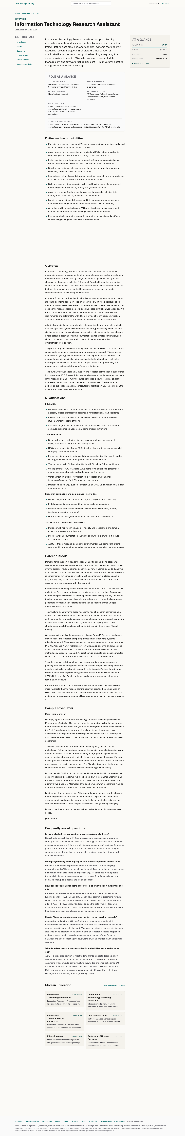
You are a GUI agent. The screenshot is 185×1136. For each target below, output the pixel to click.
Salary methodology (141, 64)
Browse (165, 3)
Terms (83, 1121)
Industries (154, 3)
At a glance (21, 42)
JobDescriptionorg (24, 3)
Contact (66, 1121)
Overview (21, 51)
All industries (47, 1121)
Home (17, 13)
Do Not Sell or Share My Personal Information (106, 1121)
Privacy (75, 1121)
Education (37, 13)
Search (57, 1121)
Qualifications (22, 55)
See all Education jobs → (114, 985)
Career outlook (23, 60)
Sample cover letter (24, 64)
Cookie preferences (135, 1121)
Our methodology (32, 1121)
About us (18, 1121)
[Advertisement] (85, 241)
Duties (19, 46)
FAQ (18, 69)
